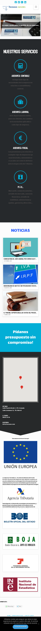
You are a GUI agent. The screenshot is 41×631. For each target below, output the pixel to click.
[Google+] (22, 2)
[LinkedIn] (25, 2)
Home (9, 615)
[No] (39, 624)
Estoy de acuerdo (20, 626)
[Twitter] (19, 2)
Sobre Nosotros (17, 615)
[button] (36, 7)
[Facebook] (16, 2)
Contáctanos (29, 615)
